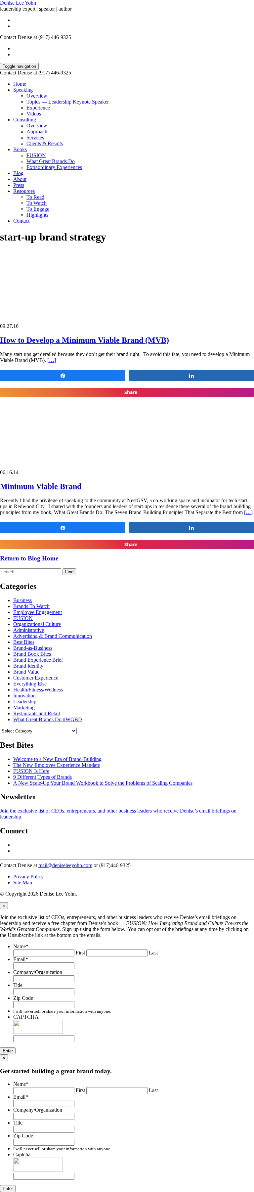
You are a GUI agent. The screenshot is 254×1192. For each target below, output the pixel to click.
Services (35, 137)
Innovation (24, 695)
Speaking (23, 90)
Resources (24, 191)
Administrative (28, 630)
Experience (38, 107)
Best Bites (23, 642)
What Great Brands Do (50, 161)
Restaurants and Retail (36, 713)
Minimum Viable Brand (40, 486)
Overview (36, 96)
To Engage (37, 209)
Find (69, 571)
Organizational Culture (37, 624)
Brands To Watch (31, 606)
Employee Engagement (37, 612)
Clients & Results (44, 143)
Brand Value (26, 672)
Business (22, 600)
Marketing (24, 707)
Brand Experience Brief (38, 660)
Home (19, 84)
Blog (18, 173)
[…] (51, 360)
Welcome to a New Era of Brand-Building (57, 759)
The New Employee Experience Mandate (56, 765)
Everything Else (30, 683)
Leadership (24, 701)
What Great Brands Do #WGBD (47, 719)
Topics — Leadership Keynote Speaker (67, 102)
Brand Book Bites (32, 654)
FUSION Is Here (31, 771)
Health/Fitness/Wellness (38, 689)
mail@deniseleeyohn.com (65, 865)
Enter (8, 1050)
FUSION (36, 155)
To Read (35, 197)
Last (153, 952)
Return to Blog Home (29, 558)
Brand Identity (28, 666)
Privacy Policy (28, 876)
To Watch (36, 203)
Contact (21, 221)
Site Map (22, 882)
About (19, 179)
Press (18, 185)
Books (20, 149)
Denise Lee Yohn (18, 3)
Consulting (24, 119)
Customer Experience (35, 678)
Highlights (37, 215)
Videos (33, 113)
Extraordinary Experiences (54, 167)
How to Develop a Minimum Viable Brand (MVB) (84, 340)
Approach (36, 131)
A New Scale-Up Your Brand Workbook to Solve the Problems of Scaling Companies (102, 783)
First (80, 952)
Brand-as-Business (32, 648)
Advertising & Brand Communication (52, 636)
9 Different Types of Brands (42, 777)
